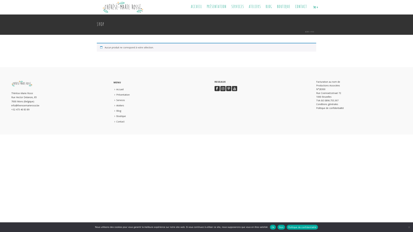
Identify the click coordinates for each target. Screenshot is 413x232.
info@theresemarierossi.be (25, 105)
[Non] (409, 227)
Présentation (217, 6)
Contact (301, 6)
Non (281, 227)
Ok (273, 227)
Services (237, 6)
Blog (269, 6)
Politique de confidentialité (330, 108)
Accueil (196, 6)
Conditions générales (327, 104)
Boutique (283, 6)
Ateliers (255, 6)
